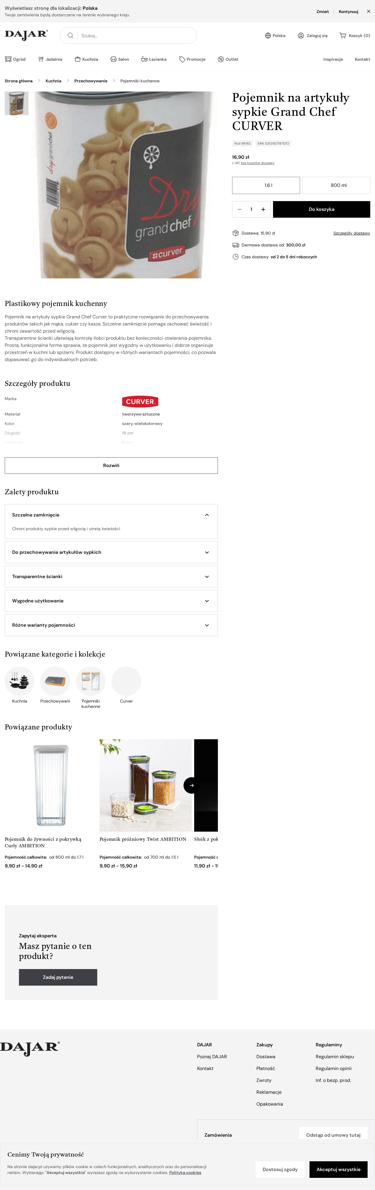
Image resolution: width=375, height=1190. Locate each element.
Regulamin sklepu (335, 1056)
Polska (279, 35)
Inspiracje (333, 59)
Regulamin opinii (334, 1068)
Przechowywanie (90, 81)
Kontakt (362, 59)
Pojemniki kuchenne (139, 81)
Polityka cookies (185, 1172)
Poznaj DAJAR (212, 1056)
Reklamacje (269, 1092)
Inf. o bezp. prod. (333, 1080)
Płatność (265, 1068)
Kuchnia (53, 81)
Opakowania (269, 1104)
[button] (111, 515)
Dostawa (265, 1056)
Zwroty (264, 1080)
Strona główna (19, 81)
